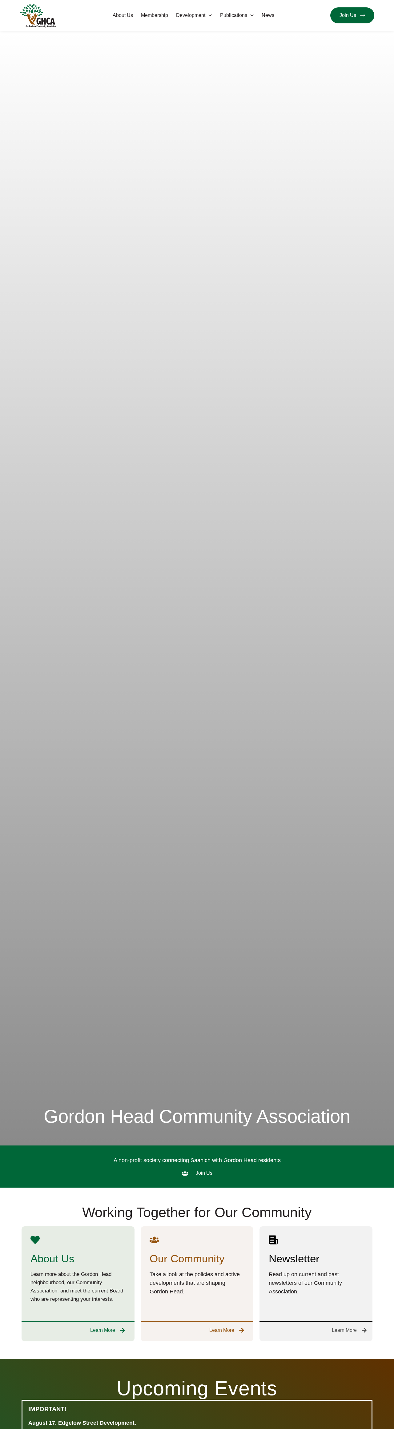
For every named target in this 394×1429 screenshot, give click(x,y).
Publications (233, 15)
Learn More (102, 1330)
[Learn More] (122, 1330)
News (268, 15)
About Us (123, 15)
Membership (154, 15)
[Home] (38, 15)
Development (190, 15)
